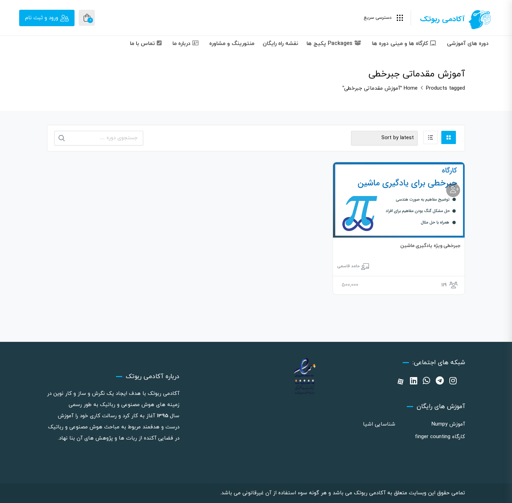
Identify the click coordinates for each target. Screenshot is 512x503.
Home (411, 88)
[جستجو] (61, 138)
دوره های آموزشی (468, 43)
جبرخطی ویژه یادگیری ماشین (430, 245)
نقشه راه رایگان (280, 43)
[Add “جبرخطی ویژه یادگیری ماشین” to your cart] (453, 190)
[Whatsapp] (426, 382)
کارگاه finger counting (440, 437)
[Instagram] (453, 382)
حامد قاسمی (348, 266)
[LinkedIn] (413, 382)
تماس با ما (143, 43)
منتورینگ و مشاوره (231, 43)
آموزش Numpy (448, 424)
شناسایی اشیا (379, 424)
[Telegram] (440, 382)
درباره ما (182, 43)
